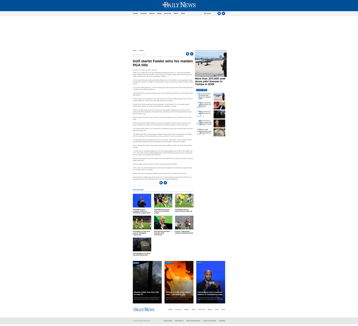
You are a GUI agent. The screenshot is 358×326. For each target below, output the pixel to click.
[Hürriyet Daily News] (179, 5)
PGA (174, 72)
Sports (176, 13)
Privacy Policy (168, 320)
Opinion (152, 13)
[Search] (205, 13)
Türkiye (135, 13)
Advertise (222, 320)
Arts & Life (167, 13)
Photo (183, 13)
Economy (144, 13)
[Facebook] (219, 13)
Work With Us (179, 320)
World (159, 13)
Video (217, 309)
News (135, 50)
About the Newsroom (193, 320)
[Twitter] (223, 13)
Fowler (139, 72)
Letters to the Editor (209, 320)
